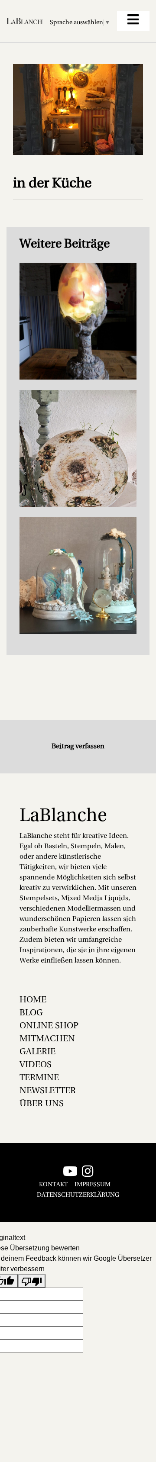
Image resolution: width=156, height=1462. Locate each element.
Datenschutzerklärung (78, 1195)
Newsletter (48, 1091)
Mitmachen (47, 1039)
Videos (36, 1065)
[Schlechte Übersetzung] (32, 1281)
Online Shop (49, 1026)
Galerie (37, 1052)
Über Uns (42, 1104)
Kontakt (53, 1185)
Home (33, 1000)
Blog (31, 1013)
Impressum (92, 1185)
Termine (39, 1078)
